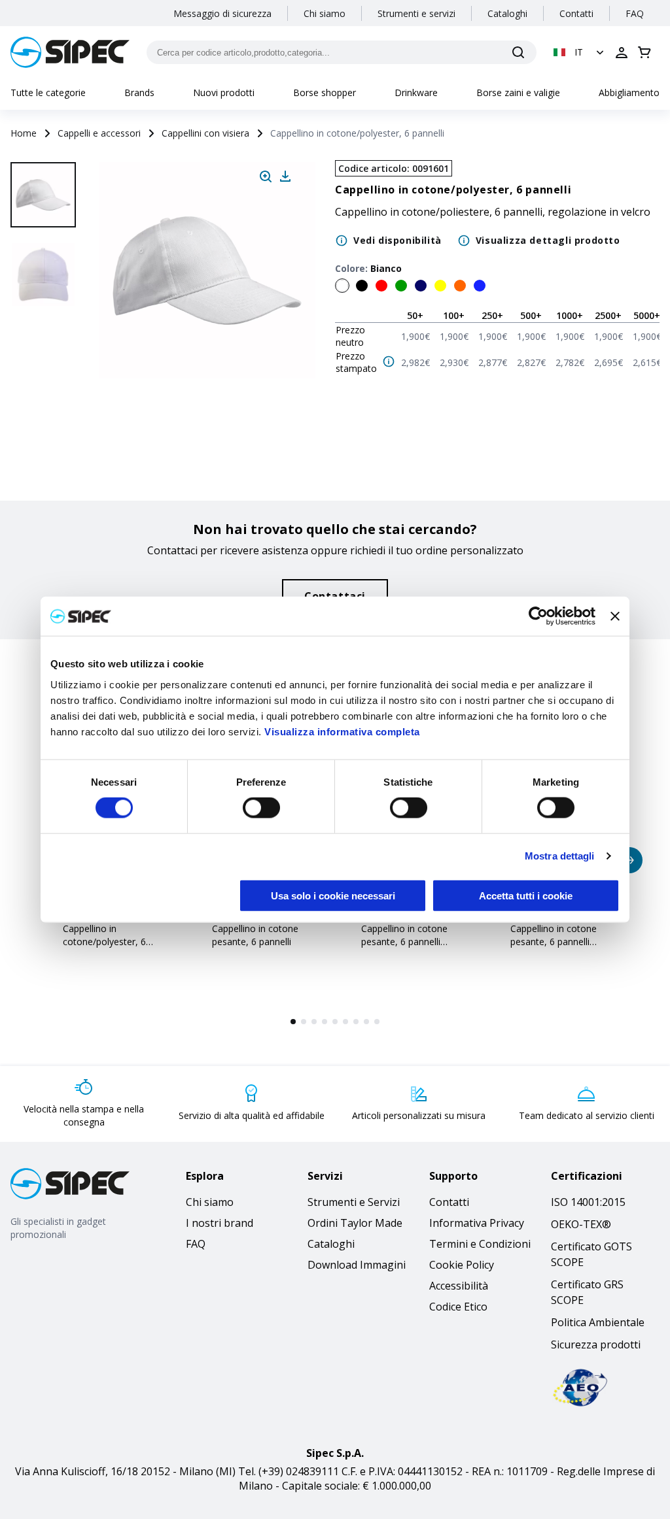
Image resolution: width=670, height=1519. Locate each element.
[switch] (261, 807)
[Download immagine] (285, 176)
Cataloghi (507, 13)
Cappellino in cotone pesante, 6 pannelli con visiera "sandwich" (557, 941)
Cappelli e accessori (99, 133)
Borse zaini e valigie (518, 92)
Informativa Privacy (476, 1223)
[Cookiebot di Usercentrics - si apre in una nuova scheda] (538, 616)
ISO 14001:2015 (588, 1202)
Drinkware (416, 92)
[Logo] (70, 52)
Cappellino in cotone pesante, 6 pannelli (255, 935)
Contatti (576, 13)
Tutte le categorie (48, 92)
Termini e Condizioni (480, 1244)
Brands (139, 92)
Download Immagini (357, 1265)
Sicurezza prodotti (596, 1344)
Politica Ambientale (597, 1322)
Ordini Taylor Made (355, 1223)
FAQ (635, 13)
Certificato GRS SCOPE (587, 1292)
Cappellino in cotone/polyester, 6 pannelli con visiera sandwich (104, 948)
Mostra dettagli (560, 855)
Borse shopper (324, 92)
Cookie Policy (461, 1265)
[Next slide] (45, 431)
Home (23, 133)
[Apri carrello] (644, 52)
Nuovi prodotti (224, 92)
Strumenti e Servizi (354, 1202)
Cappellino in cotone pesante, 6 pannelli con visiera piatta (404, 941)
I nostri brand (219, 1223)
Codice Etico (458, 1306)
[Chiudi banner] (615, 616)
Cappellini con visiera (205, 133)
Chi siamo (324, 13)
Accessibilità (458, 1285)
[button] (580, 52)
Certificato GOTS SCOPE (591, 1254)
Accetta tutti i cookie (526, 895)
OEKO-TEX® (581, 1224)
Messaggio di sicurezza (222, 13)
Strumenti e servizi (416, 13)
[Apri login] (621, 52)
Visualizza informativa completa (342, 731)
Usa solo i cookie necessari (333, 895)
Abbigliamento (629, 92)
